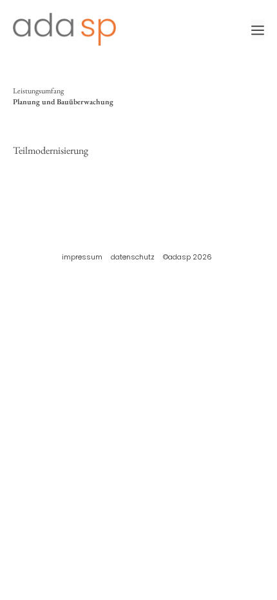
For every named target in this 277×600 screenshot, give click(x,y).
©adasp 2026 (187, 257)
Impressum (82, 257)
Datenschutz (133, 257)
